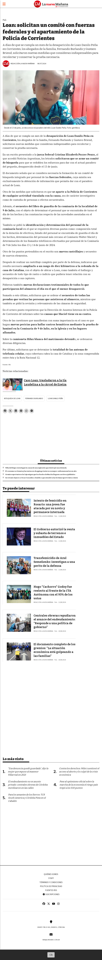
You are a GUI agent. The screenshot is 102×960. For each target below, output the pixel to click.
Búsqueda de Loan (12, 398)
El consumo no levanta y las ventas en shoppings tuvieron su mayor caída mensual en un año (41, 471)
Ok (51, 954)
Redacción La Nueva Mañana (23, 63)
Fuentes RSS (51, 890)
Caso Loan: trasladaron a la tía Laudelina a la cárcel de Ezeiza (45, 382)
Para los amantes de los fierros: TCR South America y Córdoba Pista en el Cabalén (27, 797)
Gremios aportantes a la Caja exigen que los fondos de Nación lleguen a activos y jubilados (40, 474)
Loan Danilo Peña (55, 398)
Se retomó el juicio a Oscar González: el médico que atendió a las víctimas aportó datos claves (41, 478)
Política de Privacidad (51, 886)
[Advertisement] (51, 435)
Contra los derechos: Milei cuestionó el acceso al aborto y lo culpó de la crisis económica (79, 771)
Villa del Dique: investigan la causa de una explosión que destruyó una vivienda (36, 468)
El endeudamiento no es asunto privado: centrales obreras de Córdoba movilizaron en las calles (28, 784)
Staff (51, 878)
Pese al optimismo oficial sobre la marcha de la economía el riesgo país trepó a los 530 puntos (79, 784)
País (4, 19)
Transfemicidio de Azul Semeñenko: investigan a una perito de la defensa (54, 562)
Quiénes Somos (51, 874)
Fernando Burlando (34, 398)
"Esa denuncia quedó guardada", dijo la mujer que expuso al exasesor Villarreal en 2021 (28, 771)
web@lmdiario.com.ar (51, 940)
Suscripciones (52, 894)
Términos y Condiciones (51, 882)
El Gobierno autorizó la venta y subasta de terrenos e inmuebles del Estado (54, 533)
